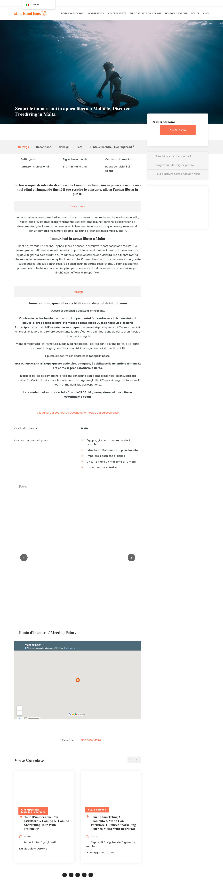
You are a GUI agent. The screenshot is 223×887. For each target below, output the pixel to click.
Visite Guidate (117, 13)
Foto (79, 147)
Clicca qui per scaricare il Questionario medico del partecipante (78, 413)
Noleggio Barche (176, 13)
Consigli (64, 147)
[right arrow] (137, 760)
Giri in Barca (96, 13)
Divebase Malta (91, 740)
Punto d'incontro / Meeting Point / (112, 147)
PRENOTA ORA (177, 129)
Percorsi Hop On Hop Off (146, 13)
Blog (205, 13)
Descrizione (43, 147)
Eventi (195, 13)
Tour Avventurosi (72, 13)
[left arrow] (130, 760)
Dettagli (23, 147)
